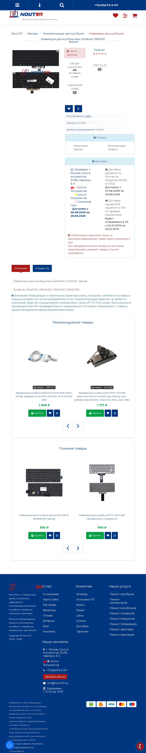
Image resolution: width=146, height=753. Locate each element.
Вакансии (49, 610)
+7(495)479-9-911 (106, 5)
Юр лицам (49, 604)
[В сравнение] (78, 108)
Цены (80, 615)
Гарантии (82, 631)
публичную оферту (20, 743)
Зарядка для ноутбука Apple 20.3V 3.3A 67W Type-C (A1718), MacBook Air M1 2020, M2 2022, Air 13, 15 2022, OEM (44, 396)
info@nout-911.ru (57, 683)
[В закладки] (69, 108)
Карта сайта (50, 599)
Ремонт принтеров (122, 634)
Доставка (82, 626)
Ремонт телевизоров (123, 624)
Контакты (49, 631)
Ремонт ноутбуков (122, 594)
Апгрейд (81, 594)
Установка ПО (85, 599)
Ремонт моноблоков (123, 608)
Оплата (81, 620)
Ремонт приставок (122, 629)
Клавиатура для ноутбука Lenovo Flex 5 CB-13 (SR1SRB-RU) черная (44, 517)
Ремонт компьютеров (118, 601)
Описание (20, 268)
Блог (46, 626)
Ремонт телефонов (122, 613)
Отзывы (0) (42, 268)
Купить (38, 413)
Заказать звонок (55, 676)
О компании (51, 594)
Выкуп (80, 604)
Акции (80, 610)
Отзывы (48, 615)
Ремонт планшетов (122, 618)
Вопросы (49, 620)
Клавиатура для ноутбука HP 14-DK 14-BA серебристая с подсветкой (102, 517)
